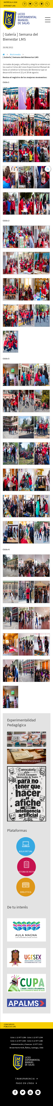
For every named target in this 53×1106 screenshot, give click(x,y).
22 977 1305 (21, 1041)
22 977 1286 (38, 1041)
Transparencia (25, 1078)
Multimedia (15, 54)
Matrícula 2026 (10, 2)
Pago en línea (25, 1083)
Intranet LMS (9, 5)
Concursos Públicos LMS (10, 1025)
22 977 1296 (21, 1037)
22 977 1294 (38, 1037)
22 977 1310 (37, 1044)
